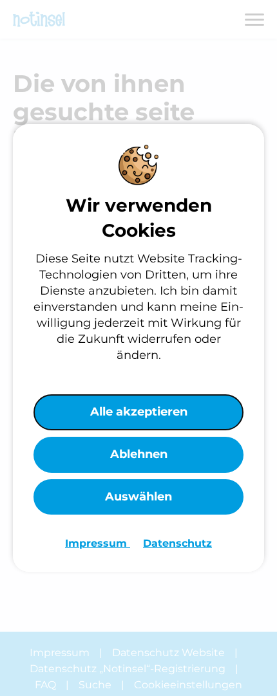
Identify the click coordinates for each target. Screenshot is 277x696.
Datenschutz (177, 543)
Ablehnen (138, 454)
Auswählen (138, 497)
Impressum (97, 543)
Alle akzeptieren (138, 412)
